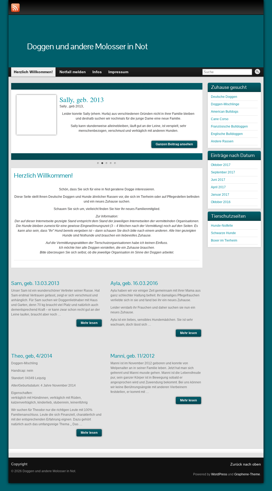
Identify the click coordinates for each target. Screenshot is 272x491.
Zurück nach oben (245, 464)
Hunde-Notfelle (222, 225)
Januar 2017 (220, 194)
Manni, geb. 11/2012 (132, 355)
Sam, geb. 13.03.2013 (35, 283)
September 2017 (223, 172)
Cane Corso (219, 119)
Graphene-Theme (247, 474)
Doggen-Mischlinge (225, 104)
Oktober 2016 (221, 202)
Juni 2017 (218, 180)
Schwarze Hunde (223, 233)
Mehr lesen (89, 323)
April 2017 (218, 187)
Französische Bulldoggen (229, 126)
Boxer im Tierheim (224, 240)
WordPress (219, 474)
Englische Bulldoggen (227, 134)
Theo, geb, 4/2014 (31, 355)
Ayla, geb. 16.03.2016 (134, 283)
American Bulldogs (224, 111)
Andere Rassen (222, 141)
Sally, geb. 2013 (82, 99)
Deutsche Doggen (224, 97)
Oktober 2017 (221, 165)
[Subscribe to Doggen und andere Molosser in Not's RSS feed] (15, 7)
